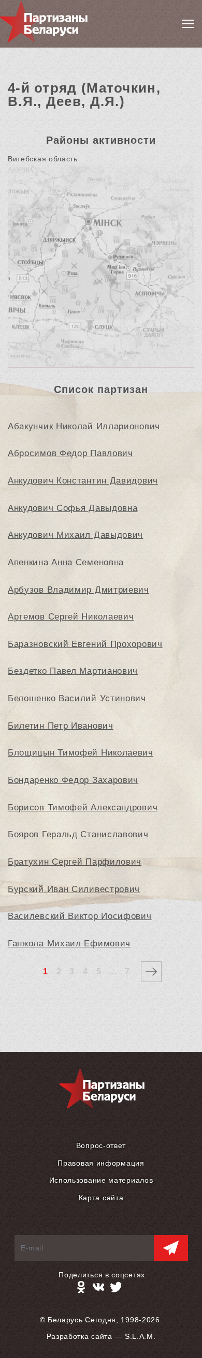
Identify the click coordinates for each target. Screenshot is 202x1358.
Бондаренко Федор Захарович (73, 780)
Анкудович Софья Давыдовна (73, 508)
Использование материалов (101, 1180)
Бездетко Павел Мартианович (73, 671)
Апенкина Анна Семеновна (66, 562)
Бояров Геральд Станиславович (78, 834)
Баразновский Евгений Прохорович (85, 644)
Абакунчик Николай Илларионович (84, 426)
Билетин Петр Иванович (60, 726)
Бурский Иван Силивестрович (74, 889)
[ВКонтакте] (98, 1287)
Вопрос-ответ (101, 1145)
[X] (116, 1287)
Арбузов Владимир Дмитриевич (78, 590)
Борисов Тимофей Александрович (82, 807)
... (113, 971)
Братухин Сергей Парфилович (74, 862)
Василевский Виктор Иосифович (80, 916)
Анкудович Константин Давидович (83, 481)
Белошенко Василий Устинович (77, 698)
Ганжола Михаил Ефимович (69, 943)
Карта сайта (101, 1198)
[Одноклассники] (81, 1287)
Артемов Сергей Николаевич (71, 617)
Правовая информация (100, 1163)
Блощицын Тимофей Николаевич (80, 753)
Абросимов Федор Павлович (70, 453)
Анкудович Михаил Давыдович (75, 535)
